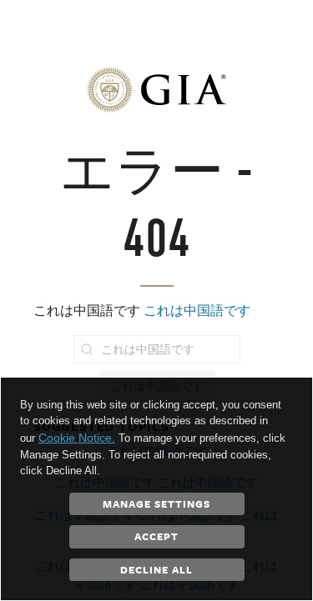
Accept (156, 535)
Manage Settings (156, 503)
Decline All (156, 569)
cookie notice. (76, 437)
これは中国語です (197, 310)
